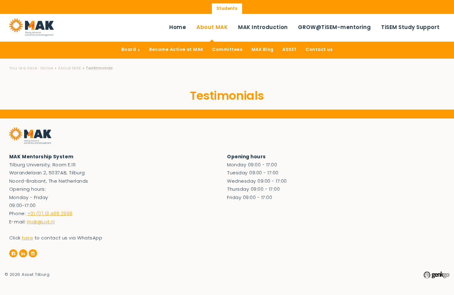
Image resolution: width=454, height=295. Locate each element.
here (27, 238)
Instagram (33, 253)
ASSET (289, 50)
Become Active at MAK (176, 50)
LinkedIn (23, 253)
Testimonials (99, 68)
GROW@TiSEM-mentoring (334, 27)
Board (128, 50)
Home (177, 27)
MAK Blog (262, 50)
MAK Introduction (263, 27)
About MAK (212, 27)
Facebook (13, 253)
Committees (227, 50)
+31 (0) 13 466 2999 (50, 214)
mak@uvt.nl (41, 222)
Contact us (319, 50)
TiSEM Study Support (410, 27)
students (227, 9)
